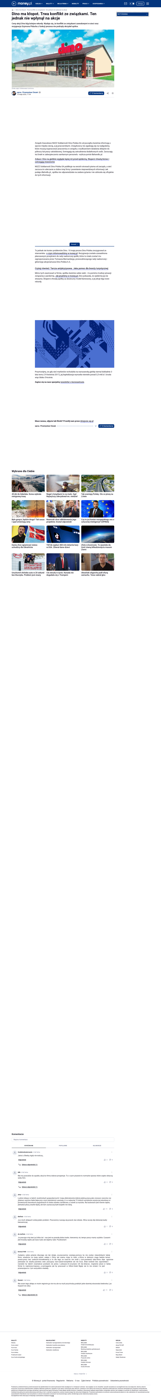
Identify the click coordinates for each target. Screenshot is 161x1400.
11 (106, 1209)
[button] (132, 3)
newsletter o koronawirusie (72, 382)
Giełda (38, 3)
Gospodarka (98, 3)
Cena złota (119, 1343)
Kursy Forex (119, 1352)
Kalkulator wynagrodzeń (53, 1347)
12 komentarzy (97, 93)
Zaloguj (140, 3)
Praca (84, 3)
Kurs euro (14, 1347)
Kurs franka (14, 1350)
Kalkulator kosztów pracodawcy (55, 1345)
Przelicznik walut (16, 1355)
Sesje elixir (119, 1350)
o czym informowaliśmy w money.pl (62, 253)
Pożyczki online (85, 1358)
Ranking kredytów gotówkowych (90, 1349)
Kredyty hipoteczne (86, 1353)
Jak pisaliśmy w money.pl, (66, 276)
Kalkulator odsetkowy (52, 1350)
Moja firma (62, 3)
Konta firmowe (85, 1366)
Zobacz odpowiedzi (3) (29, 1295)
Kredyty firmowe (86, 1362)
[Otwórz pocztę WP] (125, 3)
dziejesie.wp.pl (87, 421)
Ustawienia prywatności (119, 1381)
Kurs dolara (14, 1352)
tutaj (52, 1395)
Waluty (49, 3)
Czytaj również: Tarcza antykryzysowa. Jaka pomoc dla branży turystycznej (71, 268)
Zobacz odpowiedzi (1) (29, 1164)
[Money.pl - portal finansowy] (26, 3)
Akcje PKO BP (120, 1345)
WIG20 (118, 1347)
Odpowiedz (22, 1160)
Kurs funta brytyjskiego (18, 1357)
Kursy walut (14, 1345)
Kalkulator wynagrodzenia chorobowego (58, 1343)
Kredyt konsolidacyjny (87, 1345)
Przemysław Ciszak (30, 92)
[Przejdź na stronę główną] (14, 5)
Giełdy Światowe (120, 1357)
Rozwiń (73, 244)
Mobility (75, 3)
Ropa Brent (119, 1355)
